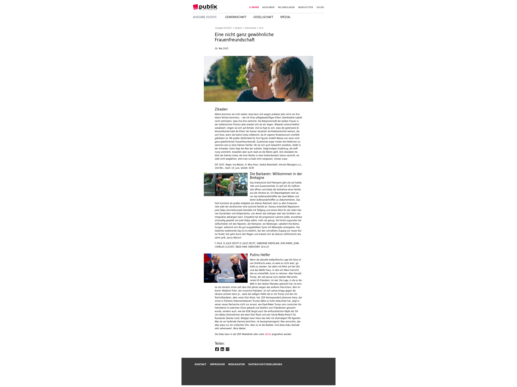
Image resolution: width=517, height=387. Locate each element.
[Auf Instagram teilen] (228, 349)
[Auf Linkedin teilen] (223, 349)
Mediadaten (236, 364)
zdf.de (268, 334)
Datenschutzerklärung (265, 364)
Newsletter (305, 7)
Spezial (285, 17)
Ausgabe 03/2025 (223, 28)
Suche (320, 7)
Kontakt (201, 364)
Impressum (217, 364)
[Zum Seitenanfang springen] (343, 379)
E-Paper (254, 7)
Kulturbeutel (250, 28)
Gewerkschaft (236, 17)
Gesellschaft (263, 17)
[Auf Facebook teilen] (217, 349)
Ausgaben (268, 7)
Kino (261, 28)
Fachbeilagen (286, 7)
